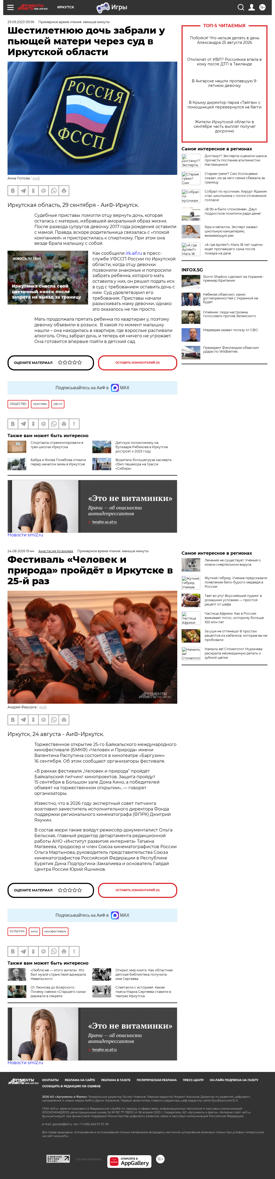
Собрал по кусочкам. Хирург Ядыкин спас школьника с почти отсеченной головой (236, 195)
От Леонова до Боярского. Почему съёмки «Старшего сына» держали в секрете (58, 991)
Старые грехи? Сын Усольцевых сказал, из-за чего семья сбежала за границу (235, 178)
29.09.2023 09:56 (21, 22)
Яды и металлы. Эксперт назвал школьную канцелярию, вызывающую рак (231, 231)
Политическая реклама (157, 1080)
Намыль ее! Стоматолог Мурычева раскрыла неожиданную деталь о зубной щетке (233, 653)
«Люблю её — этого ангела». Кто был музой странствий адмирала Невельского (58, 974)
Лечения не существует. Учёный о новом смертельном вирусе (233, 562)
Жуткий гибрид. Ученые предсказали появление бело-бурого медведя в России (236, 582)
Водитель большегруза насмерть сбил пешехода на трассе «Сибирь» (143, 464)
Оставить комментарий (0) (137, 362)
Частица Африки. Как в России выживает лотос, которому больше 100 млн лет (234, 617)
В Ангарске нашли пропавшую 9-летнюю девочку (225, 83)
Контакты (50, 1080)
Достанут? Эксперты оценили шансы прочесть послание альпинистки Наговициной (236, 160)
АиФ (36, 178)
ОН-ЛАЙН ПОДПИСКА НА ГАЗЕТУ (234, 1080)
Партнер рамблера (88, 1159)
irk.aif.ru (134, 253)
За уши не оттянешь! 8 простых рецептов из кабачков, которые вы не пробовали (236, 635)
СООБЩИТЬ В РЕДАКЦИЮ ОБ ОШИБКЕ (71, 1086)
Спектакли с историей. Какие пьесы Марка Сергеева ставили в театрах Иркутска (143, 991)
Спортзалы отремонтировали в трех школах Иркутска (57, 445)
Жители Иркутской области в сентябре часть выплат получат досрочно (225, 126)
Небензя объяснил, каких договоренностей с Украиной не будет (230, 298)
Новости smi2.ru (25, 534)
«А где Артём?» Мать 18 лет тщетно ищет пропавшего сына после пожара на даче (234, 249)
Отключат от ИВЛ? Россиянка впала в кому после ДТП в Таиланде (224, 61)
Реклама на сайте (80, 1080)
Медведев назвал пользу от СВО (230, 330)
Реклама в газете (116, 1080)
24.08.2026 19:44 (21, 551)
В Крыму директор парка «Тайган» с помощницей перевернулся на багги (224, 104)
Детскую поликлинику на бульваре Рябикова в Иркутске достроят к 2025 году (141, 447)
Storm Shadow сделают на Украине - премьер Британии (233, 278)
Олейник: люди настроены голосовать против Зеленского (229, 314)
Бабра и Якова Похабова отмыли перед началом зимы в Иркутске (58, 462)
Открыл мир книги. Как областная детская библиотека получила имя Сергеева (144, 974)
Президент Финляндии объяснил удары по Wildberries (231, 349)
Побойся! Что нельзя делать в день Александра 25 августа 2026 (224, 40)
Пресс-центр (193, 1080)
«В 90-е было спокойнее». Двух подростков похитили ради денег (233, 211)
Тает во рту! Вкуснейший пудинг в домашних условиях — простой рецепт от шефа (233, 600)
